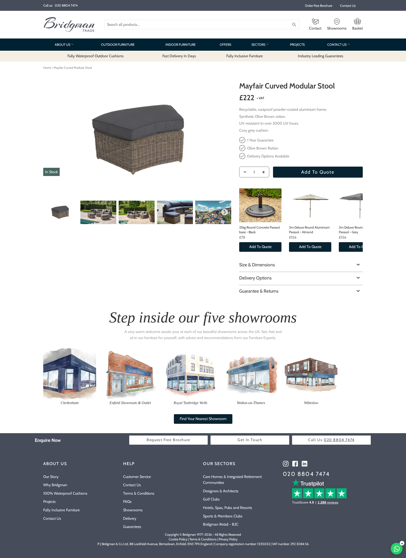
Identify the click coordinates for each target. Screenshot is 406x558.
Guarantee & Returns (258, 291)
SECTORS (258, 44)
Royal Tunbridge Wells (190, 403)
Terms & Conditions (138, 493)
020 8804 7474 (306, 473)
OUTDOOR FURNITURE (118, 44)
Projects (49, 501)
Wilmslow (311, 403)
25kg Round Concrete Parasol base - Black (259, 229)
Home (47, 67)
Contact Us (348, 6)
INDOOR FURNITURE (180, 44)
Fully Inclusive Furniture (61, 510)
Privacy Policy (228, 539)
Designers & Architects (220, 491)
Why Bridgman (55, 485)
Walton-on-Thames (251, 403)
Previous (48, 212)
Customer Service (137, 476)
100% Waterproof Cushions (65, 493)
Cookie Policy (178, 539)
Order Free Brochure (318, 6)
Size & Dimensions (257, 265)
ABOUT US (63, 44)
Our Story (51, 476)
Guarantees (132, 526)
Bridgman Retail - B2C (220, 524)
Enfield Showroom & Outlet (130, 403)
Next (224, 212)
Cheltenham (70, 403)
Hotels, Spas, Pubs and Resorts (227, 507)
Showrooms (133, 510)
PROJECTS (297, 44)
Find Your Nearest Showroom (203, 419)
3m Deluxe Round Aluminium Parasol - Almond (309, 229)
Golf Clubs (211, 499)
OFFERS (225, 44)
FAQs (127, 501)
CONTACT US (337, 44)
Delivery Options (255, 278)
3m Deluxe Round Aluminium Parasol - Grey (359, 229)
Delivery (129, 518)
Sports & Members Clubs (222, 516)
